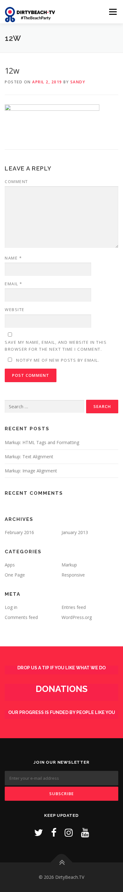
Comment (16, 181)
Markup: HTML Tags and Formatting (42, 442)
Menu (112, 11)
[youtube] (85, 832)
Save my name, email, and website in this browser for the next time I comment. (56, 345)
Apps (10, 565)
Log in (11, 607)
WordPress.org (77, 617)
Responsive (73, 575)
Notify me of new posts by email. (57, 360)
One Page (15, 575)
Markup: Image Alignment (31, 471)
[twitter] (38, 832)
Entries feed (74, 607)
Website (15, 309)
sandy (77, 82)
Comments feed (21, 617)
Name (13, 258)
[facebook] (53, 832)
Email (13, 284)
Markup (69, 565)
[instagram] (69, 832)
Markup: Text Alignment (29, 457)
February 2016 (19, 532)
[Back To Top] (61, 862)
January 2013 (75, 532)
